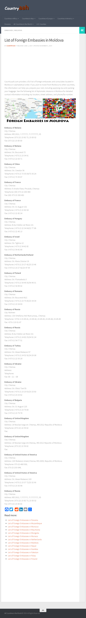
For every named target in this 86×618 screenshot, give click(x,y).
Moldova (18, 30)
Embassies (8, 30)
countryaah (10, 46)
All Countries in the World (23, 24)
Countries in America (65, 18)
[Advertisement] (40, 64)
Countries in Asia (28, 18)
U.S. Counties (41, 24)
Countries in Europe (46, 18)
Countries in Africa (10, 18)
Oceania (7, 24)
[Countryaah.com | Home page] (17, 7)
